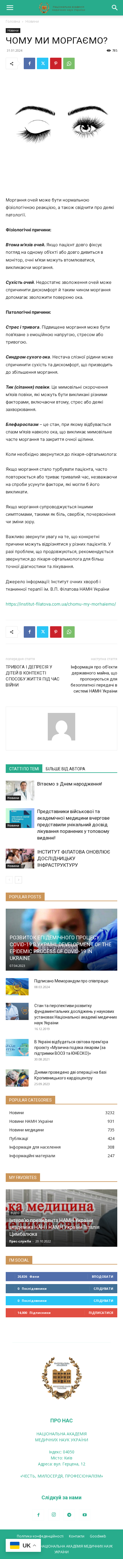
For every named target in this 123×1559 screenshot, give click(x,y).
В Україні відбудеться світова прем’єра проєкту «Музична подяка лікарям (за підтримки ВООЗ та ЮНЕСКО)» (71, 1048)
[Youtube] (84, 1515)
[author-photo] (61, 740)
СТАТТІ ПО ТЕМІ (24, 769)
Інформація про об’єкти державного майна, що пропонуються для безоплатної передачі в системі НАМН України (94, 679)
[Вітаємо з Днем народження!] (20, 790)
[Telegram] (69, 1515)
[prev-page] (9, 879)
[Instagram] (53, 1515)
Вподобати (102, 1276)
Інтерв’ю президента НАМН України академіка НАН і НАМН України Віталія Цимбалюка (54, 1227)
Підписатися (101, 1312)
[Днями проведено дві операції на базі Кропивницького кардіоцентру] (17, 1078)
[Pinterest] (55, 63)
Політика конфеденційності (40, 1536)
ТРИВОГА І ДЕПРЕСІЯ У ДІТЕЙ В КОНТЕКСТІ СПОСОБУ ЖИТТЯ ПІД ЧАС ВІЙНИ (32, 676)
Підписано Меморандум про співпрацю (71, 981)
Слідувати (103, 1288)
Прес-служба (20, 1241)
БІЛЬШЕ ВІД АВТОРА (65, 769)
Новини (32, 21)
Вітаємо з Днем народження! (69, 784)
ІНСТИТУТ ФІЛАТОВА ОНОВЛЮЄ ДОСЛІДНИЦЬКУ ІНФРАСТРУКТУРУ (73, 858)
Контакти (76, 1536)
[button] (10, 7)
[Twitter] (42, 63)
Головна (13, 21)
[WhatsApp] (69, 63)
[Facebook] (29, 63)
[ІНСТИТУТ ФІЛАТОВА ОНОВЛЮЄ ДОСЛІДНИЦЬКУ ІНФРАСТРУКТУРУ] (20, 858)
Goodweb (98, 1536)
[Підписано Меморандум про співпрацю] (17, 986)
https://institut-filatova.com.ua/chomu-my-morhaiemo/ (61, 604)
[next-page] (18, 879)
